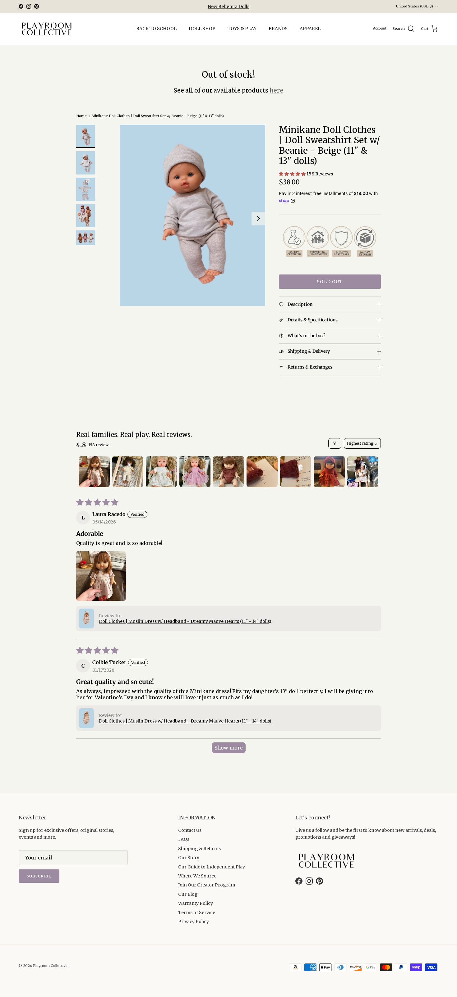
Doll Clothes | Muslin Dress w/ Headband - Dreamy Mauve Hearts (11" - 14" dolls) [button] (185, 621)
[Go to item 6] (262, 471)
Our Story (188, 857)
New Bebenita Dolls (228, 6)
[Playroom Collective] (47, 29)
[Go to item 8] (329, 471)
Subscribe (39, 876)
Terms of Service (196, 912)
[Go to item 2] (127, 471)
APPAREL (310, 28)
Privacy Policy (193, 921)
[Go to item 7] (295, 471)
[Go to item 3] (161, 471)
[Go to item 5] (228, 471)
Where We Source (197, 876)
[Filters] (334, 443)
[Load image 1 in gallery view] (192, 215)
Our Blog (188, 894)
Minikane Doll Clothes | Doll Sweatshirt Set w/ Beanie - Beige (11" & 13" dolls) (158, 116)
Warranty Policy (195, 903)
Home (81, 116)
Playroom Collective (50, 965)
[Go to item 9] (362, 471)
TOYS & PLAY (242, 28)
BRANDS (278, 28)
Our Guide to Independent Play (211, 867)
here (276, 90)
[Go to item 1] (94, 471)
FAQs (183, 839)
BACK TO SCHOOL (156, 28)
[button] (293, 174)
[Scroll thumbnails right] (373, 472)
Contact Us (189, 830)
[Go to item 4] (194, 471)
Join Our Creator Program (206, 885)
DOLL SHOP (202, 28)
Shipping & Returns (199, 848)
